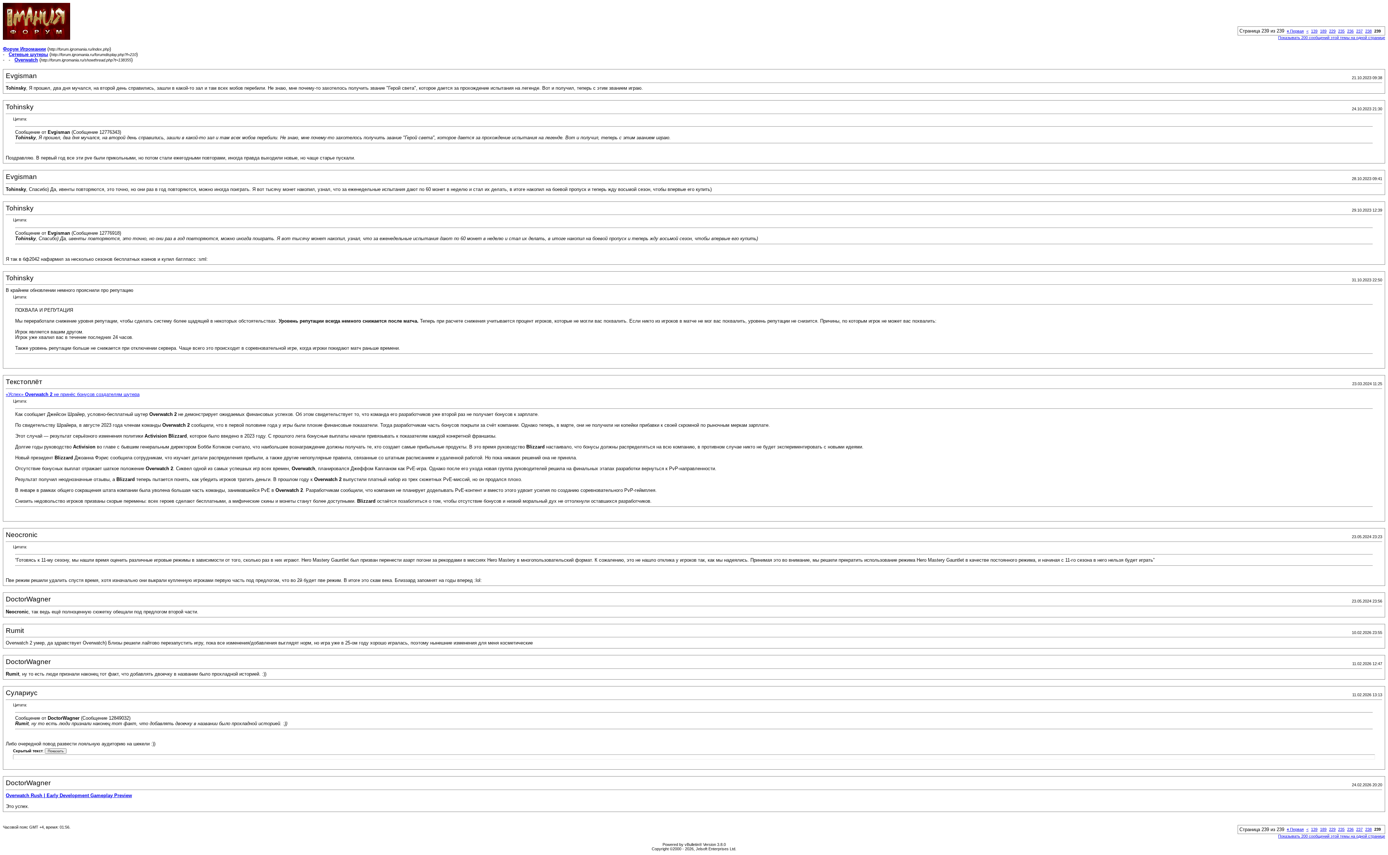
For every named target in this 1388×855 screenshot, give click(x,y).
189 (1323, 31)
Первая (1295, 31)
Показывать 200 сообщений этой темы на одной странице (1331, 37)
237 (1359, 31)
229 (1332, 31)
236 (1350, 31)
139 (1314, 31)
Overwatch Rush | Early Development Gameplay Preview (69, 795)
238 (1368, 31)
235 (1341, 31)
